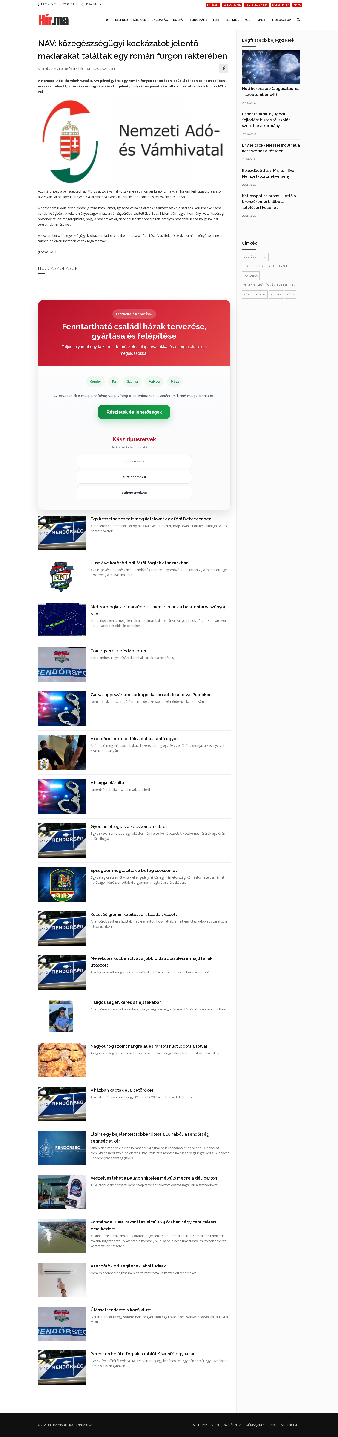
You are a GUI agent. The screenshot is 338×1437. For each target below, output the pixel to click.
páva (290, 294)
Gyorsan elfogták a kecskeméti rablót (129, 826)
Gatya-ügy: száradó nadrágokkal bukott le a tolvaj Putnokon (151, 694)
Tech (216, 20)
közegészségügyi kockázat (266, 266)
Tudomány (198, 20)
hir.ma (52, 1425)
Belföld (121, 20)
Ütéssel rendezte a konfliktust (121, 1309)
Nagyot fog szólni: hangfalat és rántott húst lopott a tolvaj (149, 1046)
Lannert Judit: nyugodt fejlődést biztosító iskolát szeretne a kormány (266, 120)
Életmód (232, 20)
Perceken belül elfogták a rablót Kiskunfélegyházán (143, 1353)
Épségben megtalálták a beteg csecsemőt (134, 870)
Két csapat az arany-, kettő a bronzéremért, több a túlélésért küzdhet (269, 201)
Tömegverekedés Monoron (118, 650)
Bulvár (179, 20)
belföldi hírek (255, 256)
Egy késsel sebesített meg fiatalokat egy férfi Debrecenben (151, 519)
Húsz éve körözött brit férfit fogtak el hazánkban (140, 562)
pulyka (276, 294)
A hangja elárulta (107, 782)
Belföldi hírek (73, 68)
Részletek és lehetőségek (134, 412)
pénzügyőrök (255, 294)
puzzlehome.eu (134, 477)
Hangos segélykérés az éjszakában (126, 1002)
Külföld (139, 20)
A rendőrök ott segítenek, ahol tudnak (128, 1266)
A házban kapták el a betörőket (122, 1090)
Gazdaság (159, 20)
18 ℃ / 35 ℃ (48, 4)
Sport (262, 20)
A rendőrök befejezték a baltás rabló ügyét (134, 738)
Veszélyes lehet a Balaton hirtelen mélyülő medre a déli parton (154, 1178)
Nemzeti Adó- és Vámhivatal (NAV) (270, 285)
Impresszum (210, 1425)
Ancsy (53, 68)
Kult (248, 20)
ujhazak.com (134, 461)
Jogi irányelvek (232, 1425)
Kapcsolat (276, 1425)
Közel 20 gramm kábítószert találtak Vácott (134, 914)
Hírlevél (293, 1425)
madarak (251, 275)
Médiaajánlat (256, 1425)
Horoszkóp (281, 20)
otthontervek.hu (134, 492)
